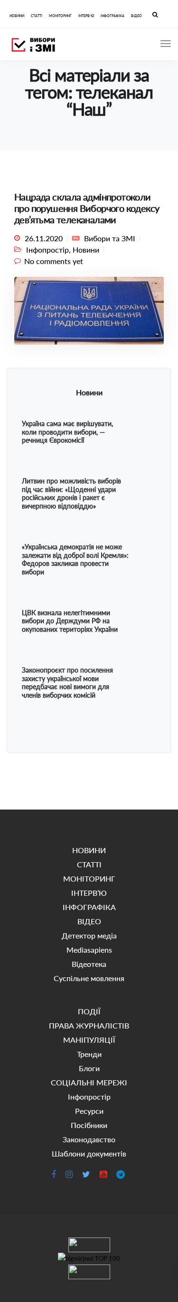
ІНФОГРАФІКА (112, 16)
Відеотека (89, 963)
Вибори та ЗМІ (109, 238)
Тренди (89, 1053)
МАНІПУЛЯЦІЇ (89, 1039)
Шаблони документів (89, 1153)
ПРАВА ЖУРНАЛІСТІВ (89, 1025)
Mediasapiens (89, 949)
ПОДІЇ (89, 1011)
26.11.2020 (44, 238)
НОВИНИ (16, 16)
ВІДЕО (136, 16)
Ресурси (89, 1110)
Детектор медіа (89, 935)
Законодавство (89, 1139)
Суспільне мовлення (89, 978)
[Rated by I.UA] (89, 1245)
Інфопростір (47, 249)
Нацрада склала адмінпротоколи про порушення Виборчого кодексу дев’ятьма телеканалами (86, 208)
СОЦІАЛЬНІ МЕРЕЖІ (89, 1082)
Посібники (89, 1124)
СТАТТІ (36, 16)
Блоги (89, 1068)
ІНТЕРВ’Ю (86, 16)
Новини (86, 249)
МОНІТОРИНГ (60, 16)
